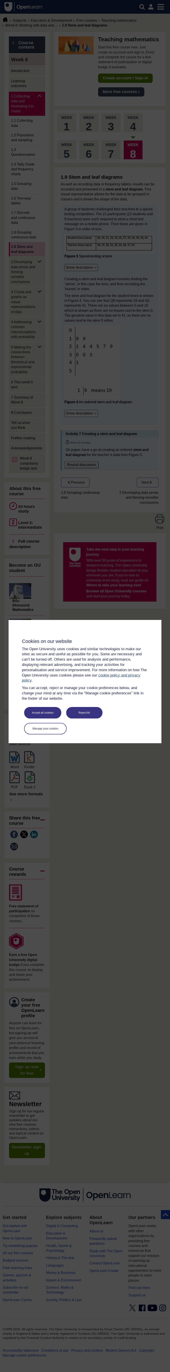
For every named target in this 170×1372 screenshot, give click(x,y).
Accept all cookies (43, 712)
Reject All (84, 712)
